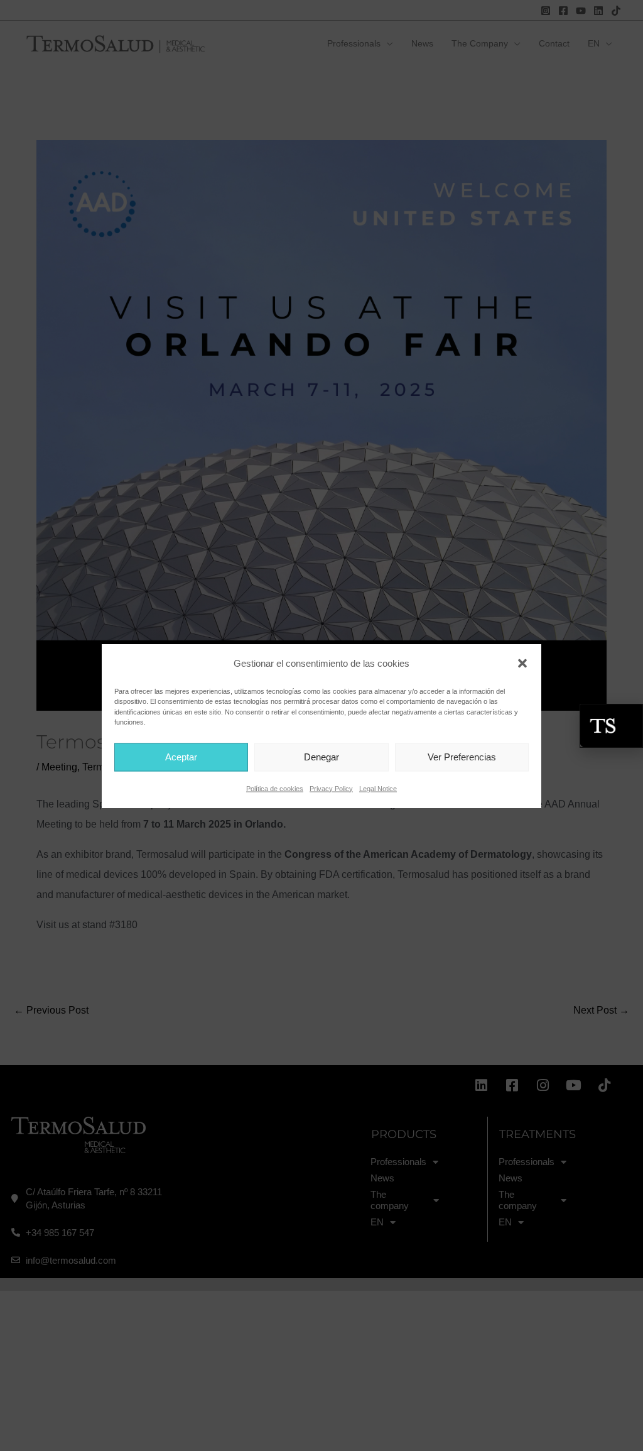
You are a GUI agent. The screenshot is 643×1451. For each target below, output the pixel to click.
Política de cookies (274, 788)
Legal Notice (378, 788)
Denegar (321, 757)
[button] (522, 663)
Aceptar (181, 757)
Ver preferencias (462, 757)
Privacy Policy (331, 788)
